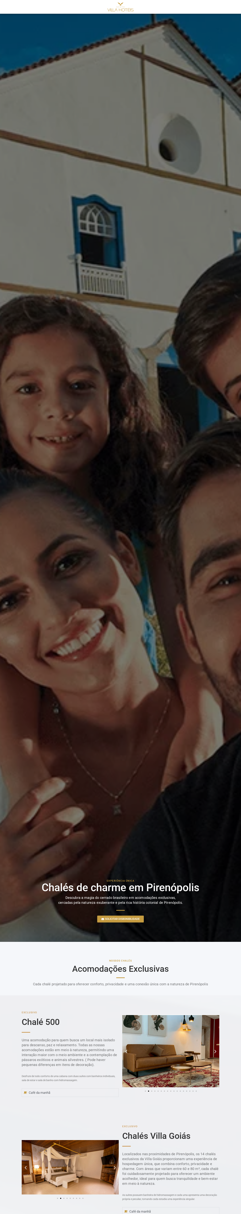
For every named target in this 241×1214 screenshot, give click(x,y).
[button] (126, 1051)
